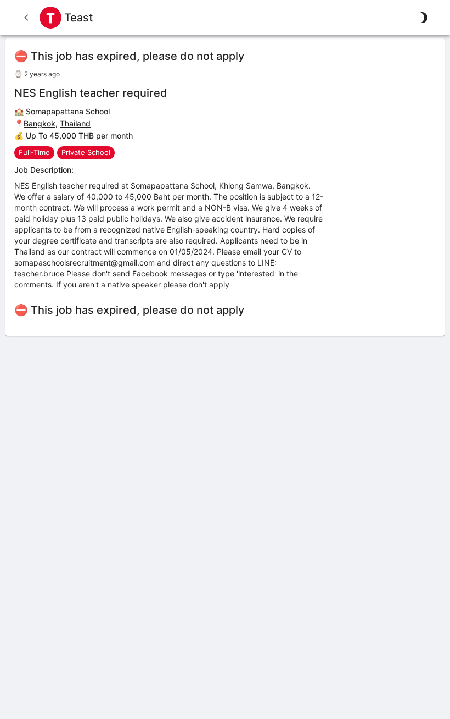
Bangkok (39, 123)
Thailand (75, 123)
